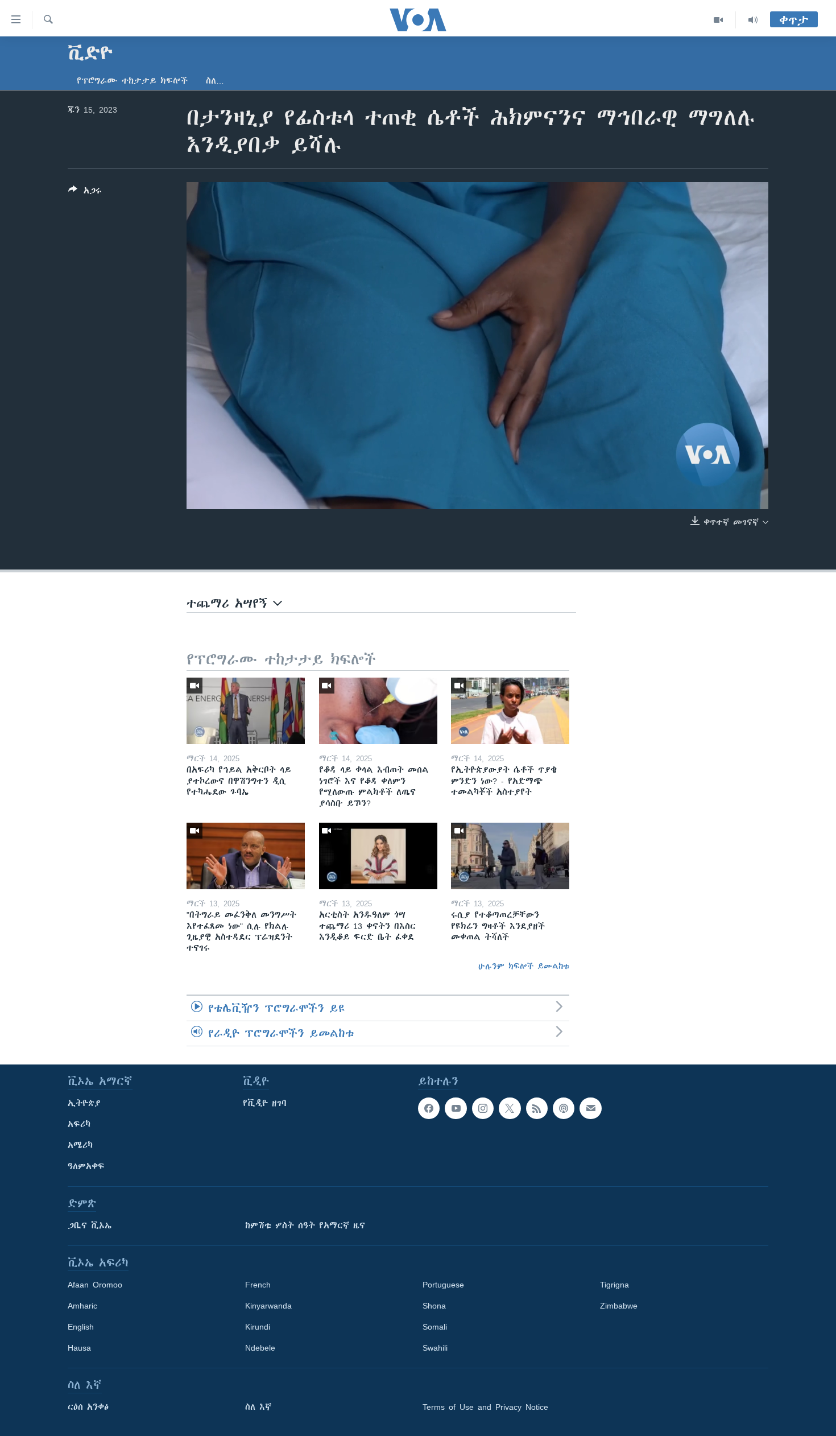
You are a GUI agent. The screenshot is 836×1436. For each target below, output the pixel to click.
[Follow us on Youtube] (455, 1108)
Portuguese (443, 1285)
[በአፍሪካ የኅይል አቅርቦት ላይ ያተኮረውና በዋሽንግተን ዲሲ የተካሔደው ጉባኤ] (246, 711)
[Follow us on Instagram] (483, 1108)
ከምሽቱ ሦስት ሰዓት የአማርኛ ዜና (305, 1225)
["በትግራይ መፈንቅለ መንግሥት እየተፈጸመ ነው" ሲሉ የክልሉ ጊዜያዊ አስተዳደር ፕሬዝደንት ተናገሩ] (246, 856)
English (81, 1327)
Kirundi (257, 1327)
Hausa (79, 1348)
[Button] (85, 192)
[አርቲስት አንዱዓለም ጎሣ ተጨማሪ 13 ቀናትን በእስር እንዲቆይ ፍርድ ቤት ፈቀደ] (378, 856)
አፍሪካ (79, 1124)
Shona (434, 1306)
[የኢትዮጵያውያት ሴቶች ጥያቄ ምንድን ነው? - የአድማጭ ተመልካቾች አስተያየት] (510, 711)
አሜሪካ (80, 1145)
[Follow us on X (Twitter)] (509, 1108)
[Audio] (753, 19)
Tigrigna (614, 1285)
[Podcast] (563, 1108)
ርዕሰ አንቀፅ (88, 1407)
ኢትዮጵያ (84, 1103)
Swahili (435, 1348)
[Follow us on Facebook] (429, 1108)
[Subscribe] (590, 1108)
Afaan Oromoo (95, 1285)
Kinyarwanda (268, 1306)
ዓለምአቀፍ (86, 1166)
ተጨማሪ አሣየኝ (230, 603)
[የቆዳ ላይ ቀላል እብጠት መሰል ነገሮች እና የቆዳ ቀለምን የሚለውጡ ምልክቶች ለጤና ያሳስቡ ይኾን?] (378, 711)
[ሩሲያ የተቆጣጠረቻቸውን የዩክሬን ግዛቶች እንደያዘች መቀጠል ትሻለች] (510, 856)
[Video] (718, 19)
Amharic (82, 1306)
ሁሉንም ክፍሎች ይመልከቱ (523, 966)
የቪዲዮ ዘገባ (265, 1103)
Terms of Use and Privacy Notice (485, 1407)
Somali (435, 1327)
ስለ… (215, 81)
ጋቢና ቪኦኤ (89, 1225)
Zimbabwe (619, 1306)
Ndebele (260, 1348)
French (258, 1285)
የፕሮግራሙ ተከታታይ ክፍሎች (132, 81)
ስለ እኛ (258, 1407)
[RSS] (537, 1108)
